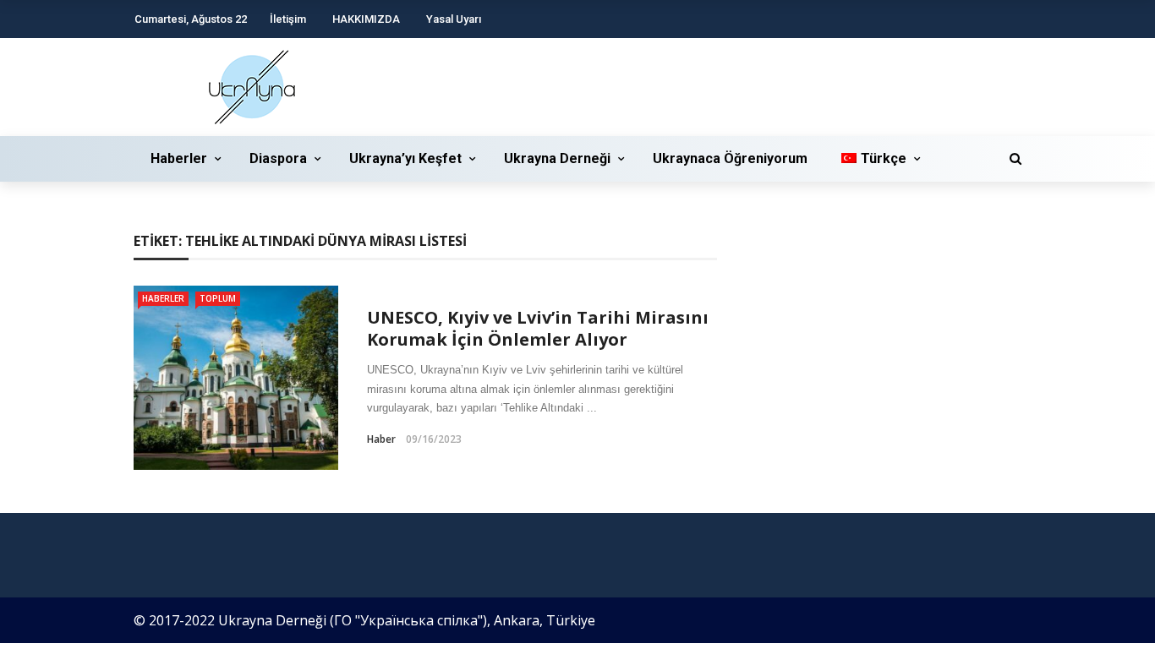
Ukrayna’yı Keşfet (405, 158)
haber (381, 439)
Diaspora (278, 158)
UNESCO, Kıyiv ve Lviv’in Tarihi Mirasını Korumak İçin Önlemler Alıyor (538, 328)
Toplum (218, 298)
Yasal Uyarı (453, 19)
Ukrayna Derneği (557, 158)
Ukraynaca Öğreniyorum (730, 158)
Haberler (179, 158)
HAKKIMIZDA (366, 19)
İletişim (288, 19)
